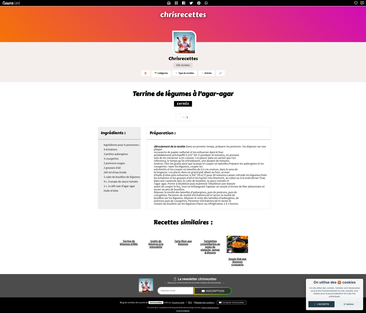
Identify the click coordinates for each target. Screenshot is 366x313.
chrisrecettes (183, 14)
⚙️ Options (348, 304)
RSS (190, 302)
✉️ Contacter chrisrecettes (231, 302)
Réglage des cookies (204, 302)
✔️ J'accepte (321, 304)
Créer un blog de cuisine (210, 307)
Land (178, 302)
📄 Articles (206, 73)
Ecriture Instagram (183, 311)
